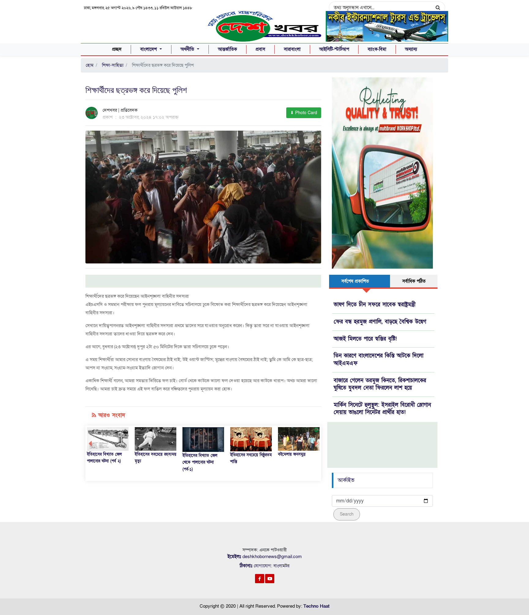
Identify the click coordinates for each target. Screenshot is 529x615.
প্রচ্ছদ (117, 49)
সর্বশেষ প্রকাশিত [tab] (355, 281)
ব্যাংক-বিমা (377, 49)
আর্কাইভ (346, 480)
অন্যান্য (411, 49)
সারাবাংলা (292, 49)
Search (347, 514)
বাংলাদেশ (149, 49)
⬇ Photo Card (303, 113)
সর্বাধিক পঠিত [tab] (414, 281)
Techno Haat (316, 606)
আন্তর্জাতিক (227, 49)
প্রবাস (260, 49)
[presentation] (90, 444)
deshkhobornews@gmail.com (272, 557)
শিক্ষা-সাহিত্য (111, 65)
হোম (89, 65)
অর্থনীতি (188, 49)
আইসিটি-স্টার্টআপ (334, 49)
